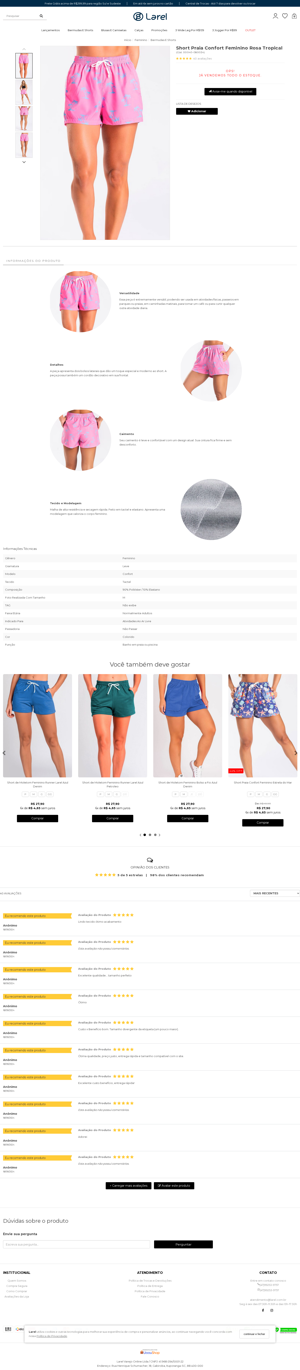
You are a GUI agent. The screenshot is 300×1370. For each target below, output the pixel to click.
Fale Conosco (150, 1296)
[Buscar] (41, 16)
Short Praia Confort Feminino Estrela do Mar (263, 782)
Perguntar (183, 1244)
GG (50, 794)
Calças (138, 30)
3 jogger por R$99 (224, 30)
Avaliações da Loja (16, 1296)
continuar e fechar (254, 1334)
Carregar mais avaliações (128, 1185)
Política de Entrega (150, 1285)
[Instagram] (272, 1311)
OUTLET (250, 30)
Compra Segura (16, 1285)
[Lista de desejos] (287, 16)
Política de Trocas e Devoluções (150, 1280)
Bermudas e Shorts (80, 30)
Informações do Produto (33, 261)
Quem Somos (17, 1280)
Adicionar (198, 111)
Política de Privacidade (52, 1336)
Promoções (159, 30)
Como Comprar (16, 1291)
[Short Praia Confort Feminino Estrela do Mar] (262, 725)
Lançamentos (50, 30)
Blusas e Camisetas (113, 30)
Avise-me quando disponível (231, 91)
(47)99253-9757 (269, 1284)
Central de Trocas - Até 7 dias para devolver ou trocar (221, 3)
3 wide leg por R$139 (189, 30)
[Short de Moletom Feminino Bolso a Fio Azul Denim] (187, 725)
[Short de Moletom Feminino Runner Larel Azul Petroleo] (112, 725)
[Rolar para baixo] (24, 162)
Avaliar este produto (175, 1185)
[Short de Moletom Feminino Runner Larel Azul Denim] (37, 725)
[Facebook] (263, 1311)
